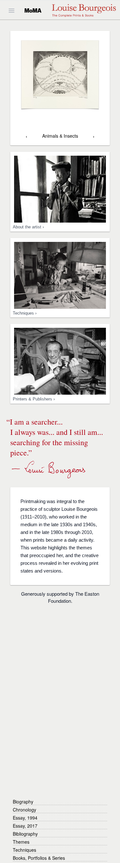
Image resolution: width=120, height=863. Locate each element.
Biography (23, 801)
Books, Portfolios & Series (39, 858)
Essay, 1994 (25, 817)
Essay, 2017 (25, 825)
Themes (21, 842)
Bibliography (25, 834)
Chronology (24, 809)
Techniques (24, 850)
